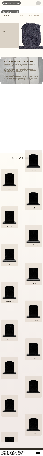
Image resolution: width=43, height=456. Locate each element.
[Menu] (38, 3)
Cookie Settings (31, 453)
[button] (36, 15)
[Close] (41, 453)
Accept (38, 453)
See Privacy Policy (19, 454)
